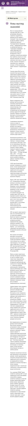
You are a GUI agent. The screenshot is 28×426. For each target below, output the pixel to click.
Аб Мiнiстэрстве (14, 11)
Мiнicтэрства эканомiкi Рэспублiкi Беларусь (18, 3)
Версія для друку (7, 23)
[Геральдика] (7, 3)
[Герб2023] (3, 3)
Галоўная (8, 11)
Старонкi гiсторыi (22, 11)
